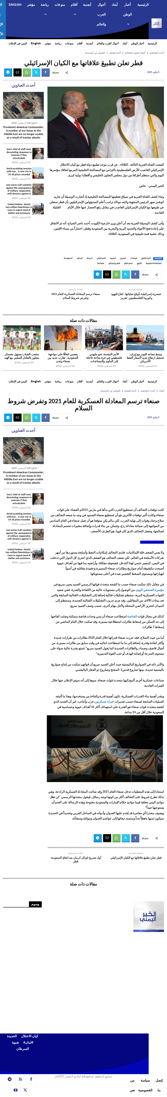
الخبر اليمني (101, 259)
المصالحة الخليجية (154, 264)
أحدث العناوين (156, 53)
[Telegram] (8, 72)
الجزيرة (113, 259)
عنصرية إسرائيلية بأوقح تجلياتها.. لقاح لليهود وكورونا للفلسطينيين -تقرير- (136, 296)
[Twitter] (36, 72)
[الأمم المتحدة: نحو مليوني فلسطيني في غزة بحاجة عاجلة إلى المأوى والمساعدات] (104, 337)
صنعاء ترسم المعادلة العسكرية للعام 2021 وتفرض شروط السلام (75, 296)
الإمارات (133, 259)
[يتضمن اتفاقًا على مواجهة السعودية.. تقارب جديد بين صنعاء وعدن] (63, 337)
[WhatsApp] (27, 72)
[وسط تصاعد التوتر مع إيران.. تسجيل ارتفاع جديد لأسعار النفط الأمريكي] (145, 337)
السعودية (68, 259)
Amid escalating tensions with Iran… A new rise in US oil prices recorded (19, 171)
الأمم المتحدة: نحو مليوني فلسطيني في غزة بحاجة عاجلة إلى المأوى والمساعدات (104, 358)
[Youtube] (16, 1090)
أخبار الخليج (146, 259)
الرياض (80, 259)
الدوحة (89, 259)
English (33, 123)
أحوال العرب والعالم (135, 53)
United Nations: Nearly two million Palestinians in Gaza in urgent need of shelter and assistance (19, 208)
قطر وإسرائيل (114, 264)
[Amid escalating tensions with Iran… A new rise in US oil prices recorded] (38, 173)
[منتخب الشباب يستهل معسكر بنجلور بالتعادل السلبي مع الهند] (22, 337)
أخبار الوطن (115, 53)
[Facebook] (46, 72)
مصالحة (100, 264)
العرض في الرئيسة (95, 53)
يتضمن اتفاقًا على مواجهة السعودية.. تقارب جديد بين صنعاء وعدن (63, 358)
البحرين (123, 259)
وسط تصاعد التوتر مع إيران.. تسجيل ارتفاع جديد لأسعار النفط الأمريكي (145, 358)
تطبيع (139, 264)
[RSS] (20, 1079)
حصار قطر (128, 264)
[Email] (17, 72)
